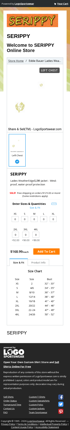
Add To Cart (46, 251)
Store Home (16, 61)
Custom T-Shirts (37, 396)
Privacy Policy (8, 424)
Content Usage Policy (22, 427)
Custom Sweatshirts (39, 400)
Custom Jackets (37, 408)
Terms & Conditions (27, 424)
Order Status (10, 400)
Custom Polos (36, 404)
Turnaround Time (12, 404)
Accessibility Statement (47, 427)
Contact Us (9, 408)
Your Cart (62, 3)
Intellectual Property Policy (53, 424)
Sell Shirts (8, 396)
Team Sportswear (38, 412)
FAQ (5, 412)
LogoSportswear (24, 3)
